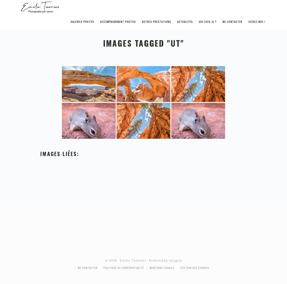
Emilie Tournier (75, 7)
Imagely (175, 260)
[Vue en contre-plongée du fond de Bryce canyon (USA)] (198, 84)
